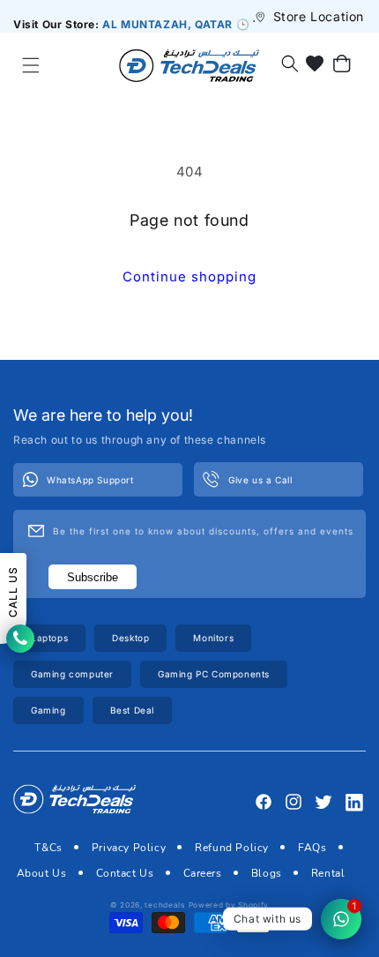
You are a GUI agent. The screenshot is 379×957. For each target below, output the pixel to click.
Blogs (266, 873)
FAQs (312, 848)
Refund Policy (232, 848)
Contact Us (125, 873)
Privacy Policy (129, 848)
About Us (42, 873)
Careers (202, 873)
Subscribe (92, 577)
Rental (328, 873)
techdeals (164, 905)
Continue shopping (189, 276)
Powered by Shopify (229, 905)
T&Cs (48, 848)
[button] (30, 65)
